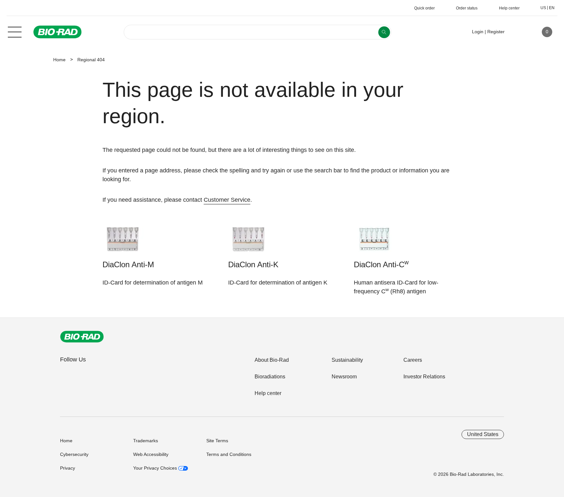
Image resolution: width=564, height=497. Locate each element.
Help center (268, 393)
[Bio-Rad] (82, 337)
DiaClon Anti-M (128, 264)
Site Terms (217, 440)
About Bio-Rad (272, 360)
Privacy (67, 468)
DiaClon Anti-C (381, 264)
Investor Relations (424, 376)
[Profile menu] (519, 31)
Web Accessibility (150, 454)
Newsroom (344, 376)
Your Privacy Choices (155, 468)
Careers (412, 360)
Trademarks (145, 440)
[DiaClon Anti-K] (248, 242)
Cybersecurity (74, 454)
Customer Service (227, 200)
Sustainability (347, 360)
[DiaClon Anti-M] (122, 242)
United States (482, 434)
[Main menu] (15, 31)
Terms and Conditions (228, 454)
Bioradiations (270, 376)
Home (59, 59)
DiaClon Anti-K (253, 264)
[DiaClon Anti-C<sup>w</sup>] (374, 242)
